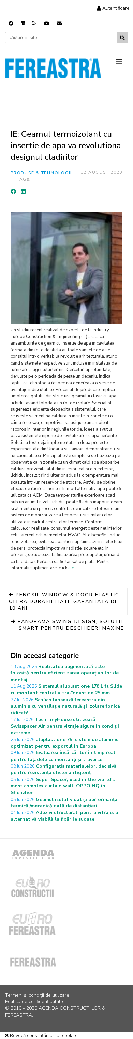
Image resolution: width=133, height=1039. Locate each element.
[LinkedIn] (23, 191)
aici (71, 568)
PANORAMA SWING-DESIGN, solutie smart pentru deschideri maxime (70, 624)
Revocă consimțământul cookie (42, 1035)
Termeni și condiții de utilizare (37, 995)
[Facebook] (11, 23)
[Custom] (34, 23)
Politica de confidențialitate (34, 1001)
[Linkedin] (23, 23)
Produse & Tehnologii (41, 173)
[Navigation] (122, 62)
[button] (113, 8)
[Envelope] (59, 23)
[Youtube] (46, 23)
